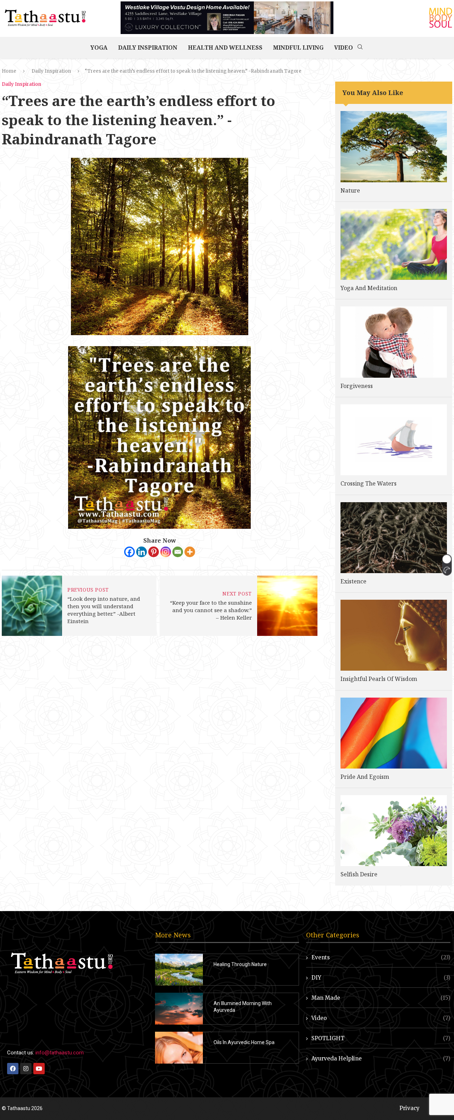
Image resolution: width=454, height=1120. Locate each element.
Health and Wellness (225, 47)
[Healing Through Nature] (179, 970)
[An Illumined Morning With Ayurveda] (179, 1009)
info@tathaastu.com (59, 1052)
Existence (353, 581)
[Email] (177, 552)
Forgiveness (356, 386)
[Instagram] (165, 552)
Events (380, 957)
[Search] (360, 47)
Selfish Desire (358, 874)
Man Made (380, 997)
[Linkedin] (141, 552)
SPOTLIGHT (380, 1038)
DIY (380, 977)
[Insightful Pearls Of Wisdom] (393, 635)
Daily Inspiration (147, 47)
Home (9, 71)
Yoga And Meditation (368, 288)
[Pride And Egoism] (393, 733)
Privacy (409, 1108)
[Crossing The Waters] (393, 439)
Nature (350, 190)
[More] (189, 552)
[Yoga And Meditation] (393, 244)
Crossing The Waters (368, 483)
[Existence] (393, 537)
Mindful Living (298, 47)
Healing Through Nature (240, 964)
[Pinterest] (153, 552)
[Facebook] (129, 552)
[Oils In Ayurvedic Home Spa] (179, 1048)
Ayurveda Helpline (380, 1058)
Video (343, 47)
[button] (447, 565)
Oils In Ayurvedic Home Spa (244, 1042)
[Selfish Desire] (393, 830)
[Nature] (393, 146)
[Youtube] (39, 1068)
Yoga (98, 47)
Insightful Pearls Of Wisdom (378, 679)
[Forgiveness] (393, 341)
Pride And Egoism (364, 777)
